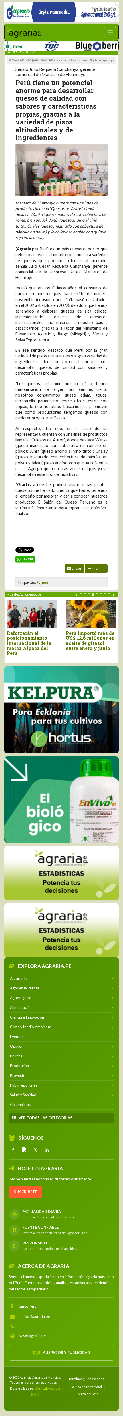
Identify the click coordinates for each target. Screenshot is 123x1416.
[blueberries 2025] (85, 45)
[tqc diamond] (61, 709)
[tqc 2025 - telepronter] (35, 45)
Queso (43, 582)
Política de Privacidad (86, 1386)
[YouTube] (24, 1149)
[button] (81, 595)
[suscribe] (61, 930)
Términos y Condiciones (86, 1378)
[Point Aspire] (61, 12)
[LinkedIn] (46, 1149)
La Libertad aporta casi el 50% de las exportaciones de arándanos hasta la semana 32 (79, 643)
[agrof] (61, 873)
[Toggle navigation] (110, 32)
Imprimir (98, 568)
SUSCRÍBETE (25, 1191)
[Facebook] (13, 1149)
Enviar (76, 568)
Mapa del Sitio (88, 1393)
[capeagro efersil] (61, 799)
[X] (35, 1149)
